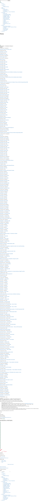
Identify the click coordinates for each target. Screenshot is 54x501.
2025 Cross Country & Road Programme (7, 127)
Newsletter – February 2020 (4, 392)
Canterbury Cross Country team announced (7, 359)
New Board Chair (3, 84)
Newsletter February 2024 (4, 175)
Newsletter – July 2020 (4, 364)
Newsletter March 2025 (4, 125)
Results (4, 5)
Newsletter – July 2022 (4, 225)
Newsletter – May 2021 (4, 286)
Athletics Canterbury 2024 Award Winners (7, 165)
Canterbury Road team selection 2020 (6, 352)
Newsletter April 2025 (3, 112)
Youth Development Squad (7, 14)
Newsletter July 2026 (3, 51)
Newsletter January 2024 (4, 177)
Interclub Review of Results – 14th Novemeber (8, 324)
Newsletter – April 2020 (4, 387)
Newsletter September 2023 (4, 188)
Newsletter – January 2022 (4, 248)
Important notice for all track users (5, 49)
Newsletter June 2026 (3, 54)
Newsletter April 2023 (3, 203)
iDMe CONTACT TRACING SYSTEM (6, 384)
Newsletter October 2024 (4, 145)
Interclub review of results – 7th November (7, 334)
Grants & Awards (5, 29)
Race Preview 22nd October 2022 (5, 218)
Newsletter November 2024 (4, 142)
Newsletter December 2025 (4, 89)
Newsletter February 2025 (4, 130)
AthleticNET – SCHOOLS (6, 16)
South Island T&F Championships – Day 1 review (8, 306)
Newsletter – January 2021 (4, 299)
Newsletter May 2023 (3, 198)
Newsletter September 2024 (4, 147)
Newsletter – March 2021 (4, 291)
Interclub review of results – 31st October (7, 339)
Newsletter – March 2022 (4, 238)
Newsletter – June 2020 (4, 374)
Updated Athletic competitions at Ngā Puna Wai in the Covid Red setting (12, 246)
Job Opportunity (2, 79)
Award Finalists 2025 (3, 122)
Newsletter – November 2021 (5, 261)
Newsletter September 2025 (4, 99)
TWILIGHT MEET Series (6, 19)
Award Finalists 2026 (3, 74)
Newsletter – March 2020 (4, 389)
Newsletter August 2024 (4, 150)
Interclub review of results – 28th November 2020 (8, 311)
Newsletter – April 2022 (4, 235)
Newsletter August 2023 (4, 190)
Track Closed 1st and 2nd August (5, 367)
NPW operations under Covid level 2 (6, 273)
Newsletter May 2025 (3, 109)
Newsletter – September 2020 (5, 354)
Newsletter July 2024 (3, 152)
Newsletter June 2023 (3, 195)
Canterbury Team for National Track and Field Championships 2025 (11, 132)
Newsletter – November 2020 (5, 314)
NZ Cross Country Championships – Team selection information (10, 369)
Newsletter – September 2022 (5, 220)
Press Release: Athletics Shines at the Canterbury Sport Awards (11, 77)
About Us (3, 25)
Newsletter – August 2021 (4, 278)
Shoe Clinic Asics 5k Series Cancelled (6, 253)
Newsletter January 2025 (4, 137)
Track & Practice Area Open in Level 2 (6, 379)
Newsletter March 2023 (4, 200)
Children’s (4, 20)
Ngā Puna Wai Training (6, 17)
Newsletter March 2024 (4, 172)
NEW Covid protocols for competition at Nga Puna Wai (9, 258)
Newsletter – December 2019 (5, 394)
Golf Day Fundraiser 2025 (6, 23)
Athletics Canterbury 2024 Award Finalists (7, 170)
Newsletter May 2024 (3, 162)
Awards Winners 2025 (3, 114)
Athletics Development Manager (5, 117)
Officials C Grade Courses (4, 157)
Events (3, 3)
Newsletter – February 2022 (4, 241)
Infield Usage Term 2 (3, 56)
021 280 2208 (3, 456)
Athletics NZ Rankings (3, 466)
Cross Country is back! (4, 382)
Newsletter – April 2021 (4, 288)
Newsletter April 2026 (3, 64)
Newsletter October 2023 (4, 185)
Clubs (4, 24)
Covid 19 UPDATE (3, 276)
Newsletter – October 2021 (4, 266)
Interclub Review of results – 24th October (7, 346)
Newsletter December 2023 (4, 180)
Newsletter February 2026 (4, 69)
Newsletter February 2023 (4, 205)
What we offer (5, 13)
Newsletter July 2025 (3, 104)
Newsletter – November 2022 (5, 213)
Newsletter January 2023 (4, 208)
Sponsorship (5, 22)
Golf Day (1, 135)
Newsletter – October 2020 (4, 341)
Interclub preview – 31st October (5, 344)
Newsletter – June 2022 (4, 228)
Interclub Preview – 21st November (6, 321)
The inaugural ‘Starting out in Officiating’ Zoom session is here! (10, 372)
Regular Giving (5, 9)
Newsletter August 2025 (4, 102)
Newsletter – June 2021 (4, 283)
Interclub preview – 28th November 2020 (7, 316)
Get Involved (3, 12)
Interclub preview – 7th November (5, 336)
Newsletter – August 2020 (4, 357)
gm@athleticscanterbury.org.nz (29, 403)
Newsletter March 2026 (4, 66)
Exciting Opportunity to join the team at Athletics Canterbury (10, 293)
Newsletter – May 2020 (4, 377)
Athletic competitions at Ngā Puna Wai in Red (7, 251)
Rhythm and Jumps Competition (5, 263)
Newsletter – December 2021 (5, 256)
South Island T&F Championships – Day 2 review (8, 304)
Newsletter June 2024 (3, 155)
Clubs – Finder (4, 460)
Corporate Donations (6, 10)
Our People (4, 27)
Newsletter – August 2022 (4, 223)
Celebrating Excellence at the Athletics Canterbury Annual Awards (11, 72)
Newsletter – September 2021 (5, 268)
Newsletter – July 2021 (4, 281)
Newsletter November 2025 (4, 92)
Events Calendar (4, 461)
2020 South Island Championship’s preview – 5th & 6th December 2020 (12, 309)
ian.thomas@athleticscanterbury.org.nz (6, 417)
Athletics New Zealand (11, 464)
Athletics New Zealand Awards (5, 329)
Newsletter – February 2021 (4, 296)
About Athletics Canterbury (7, 26)
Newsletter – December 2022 (5, 210)
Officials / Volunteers (6, 21)
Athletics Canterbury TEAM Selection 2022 (7, 243)
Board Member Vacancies (4, 119)
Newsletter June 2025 (3, 107)
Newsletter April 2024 (3, 167)
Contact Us (3, 31)
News (2, 7)
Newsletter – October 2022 (4, 215)
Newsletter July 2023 (3, 193)
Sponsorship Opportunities (4, 94)
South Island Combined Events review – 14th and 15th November (11, 326)
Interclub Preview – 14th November (6, 331)
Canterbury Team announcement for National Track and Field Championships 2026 (14, 82)
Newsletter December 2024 (4, 140)
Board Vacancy (2, 59)
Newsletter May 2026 (3, 61)
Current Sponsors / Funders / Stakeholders (9, 11)
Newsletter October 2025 (4, 97)
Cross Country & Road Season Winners (6, 160)
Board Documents (5, 28)
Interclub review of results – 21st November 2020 (8, 319)
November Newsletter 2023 (4, 183)
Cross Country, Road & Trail (7, 15)
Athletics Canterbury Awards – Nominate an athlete (8, 233)
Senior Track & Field (6, 18)
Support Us (3, 8)
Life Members (5, 30)
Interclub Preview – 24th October (5, 349)
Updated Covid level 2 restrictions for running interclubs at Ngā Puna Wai (12, 271)
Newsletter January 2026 (4, 87)
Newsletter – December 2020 (5, 301)
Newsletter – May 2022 (4, 230)
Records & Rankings (6, 6)
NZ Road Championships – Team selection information (9, 362)
